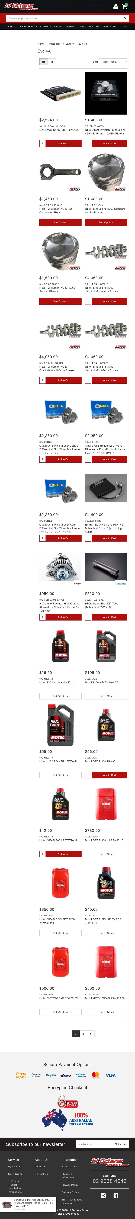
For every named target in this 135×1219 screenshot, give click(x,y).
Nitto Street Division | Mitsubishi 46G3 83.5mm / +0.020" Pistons (105, 131)
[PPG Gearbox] (120, 583)
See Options (60, 222)
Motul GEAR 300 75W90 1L (102, 761)
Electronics (43, 26)
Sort (95, 61)
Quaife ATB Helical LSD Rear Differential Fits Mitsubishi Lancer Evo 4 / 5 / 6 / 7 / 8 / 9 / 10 (60, 528)
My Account (15, 1166)
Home (41, 43)
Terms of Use (70, 1166)
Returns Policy (70, 1192)
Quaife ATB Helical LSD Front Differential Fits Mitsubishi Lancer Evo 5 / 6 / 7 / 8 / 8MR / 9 (106, 449)
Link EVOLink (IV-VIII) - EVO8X (58, 129)
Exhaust (70, 26)
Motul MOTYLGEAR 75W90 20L (105, 998)
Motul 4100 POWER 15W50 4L (58, 761)
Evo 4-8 (83, 43)
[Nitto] (75, 189)
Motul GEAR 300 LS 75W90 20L (105, 840)
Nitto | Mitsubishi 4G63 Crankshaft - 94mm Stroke (101, 289)
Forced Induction (89, 26)
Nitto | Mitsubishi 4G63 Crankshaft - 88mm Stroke (101, 368)
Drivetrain (26, 26)
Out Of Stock (60, 696)
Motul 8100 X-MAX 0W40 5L (102, 682)
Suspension (109, 26)
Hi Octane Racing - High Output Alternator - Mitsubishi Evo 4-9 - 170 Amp (59, 607)
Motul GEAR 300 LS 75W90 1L (58, 840)
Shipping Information (68, 1175)
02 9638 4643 (110, 1181)
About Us (40, 1166)
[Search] (125, 18)
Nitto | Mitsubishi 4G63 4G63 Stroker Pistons (57, 289)
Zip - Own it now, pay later (72, 1201)
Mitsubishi (55, 43)
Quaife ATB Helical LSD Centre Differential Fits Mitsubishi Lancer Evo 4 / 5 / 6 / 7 (60, 449)
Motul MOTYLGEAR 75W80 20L (59, 998)
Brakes (12, 26)
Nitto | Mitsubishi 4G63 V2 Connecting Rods (55, 210)
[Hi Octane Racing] (77, 583)
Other (123, 26)
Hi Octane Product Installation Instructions (15, 1186)
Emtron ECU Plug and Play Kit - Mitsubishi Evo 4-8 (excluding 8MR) (105, 528)
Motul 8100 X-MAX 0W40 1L (56, 682)
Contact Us (41, 1173)
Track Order (15, 1173)
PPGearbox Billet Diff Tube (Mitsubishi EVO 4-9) (101, 605)
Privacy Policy (70, 1184)
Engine (58, 26)
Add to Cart (63, 143)
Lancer (70, 43)
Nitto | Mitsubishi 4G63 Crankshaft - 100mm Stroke (56, 368)
